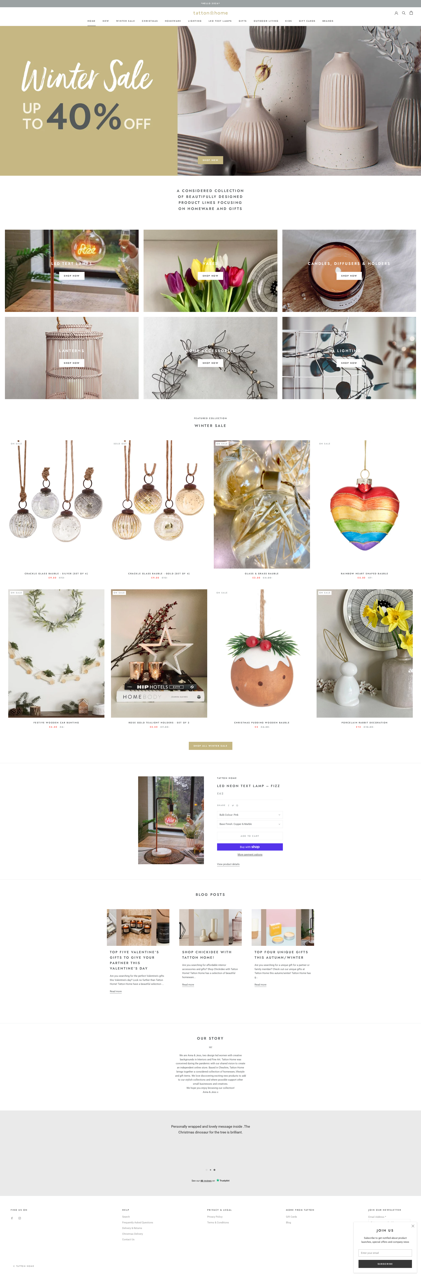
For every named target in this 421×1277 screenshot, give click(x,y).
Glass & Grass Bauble (262, 573)
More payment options (250, 854)
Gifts (243, 21)
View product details (228, 864)
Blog (288, 1222)
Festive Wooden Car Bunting (56, 722)
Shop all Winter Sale (211, 745)
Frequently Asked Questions (137, 1222)
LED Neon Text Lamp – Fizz (248, 786)
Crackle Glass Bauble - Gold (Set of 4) (159, 573)
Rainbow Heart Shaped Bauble (364, 573)
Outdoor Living (266, 21)
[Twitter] (233, 805)
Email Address (377, 1216)
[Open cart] (411, 13)
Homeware (173, 21)
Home (91, 21)
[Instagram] (19, 1218)
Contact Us (128, 1239)
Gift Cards (307, 21)
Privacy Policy (215, 1216)
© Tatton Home (23, 1266)
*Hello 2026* (210, 3)
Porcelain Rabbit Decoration (365, 722)
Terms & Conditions (218, 1222)
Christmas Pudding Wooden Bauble (262, 722)
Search (126, 1216)
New (106, 21)
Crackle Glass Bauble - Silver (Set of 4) (56, 573)
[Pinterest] (237, 805)
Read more (116, 991)
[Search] (404, 12)
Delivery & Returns (132, 1228)
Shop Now (211, 160)
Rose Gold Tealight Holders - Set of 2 (159, 722)
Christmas (150, 21)
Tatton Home (227, 778)
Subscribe (385, 1263)
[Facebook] (229, 805)
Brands (328, 21)
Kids (288, 21)
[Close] (412, 1226)
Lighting (195, 21)
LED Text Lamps (220, 21)
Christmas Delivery (132, 1233)
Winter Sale (125, 21)
